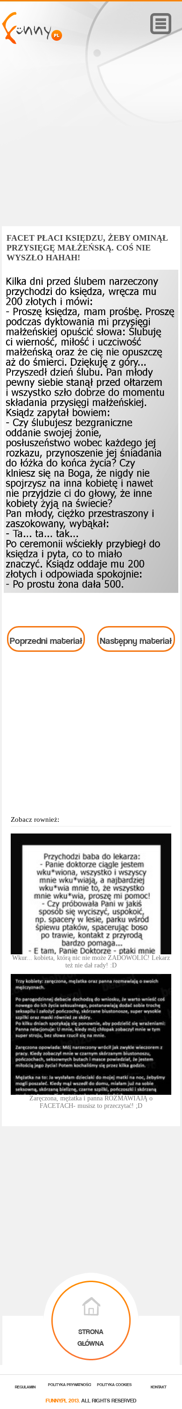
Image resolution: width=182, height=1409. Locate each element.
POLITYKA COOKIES (114, 1383)
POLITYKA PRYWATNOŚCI (69, 1383)
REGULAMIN (25, 1386)
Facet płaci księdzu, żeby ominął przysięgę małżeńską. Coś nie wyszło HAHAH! (87, 247)
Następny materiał (136, 638)
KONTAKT (159, 1386)
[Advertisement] (91, 148)
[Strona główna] (32, 41)
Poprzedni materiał (46, 638)
